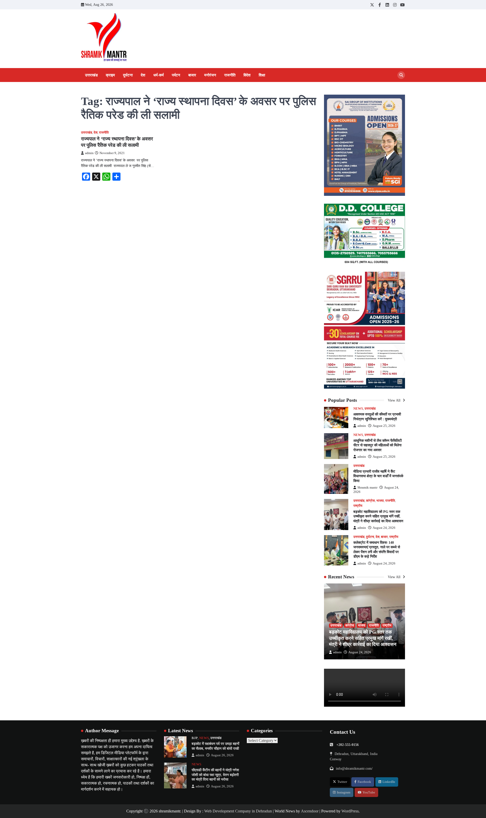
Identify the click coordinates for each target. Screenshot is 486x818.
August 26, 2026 (222, 755)
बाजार (192, 75)
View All (394, 400)
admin (89, 153)
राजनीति (229, 75)
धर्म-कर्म (158, 75)
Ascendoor (309, 811)
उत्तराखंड (91, 75)
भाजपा (380, 500)
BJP (195, 738)
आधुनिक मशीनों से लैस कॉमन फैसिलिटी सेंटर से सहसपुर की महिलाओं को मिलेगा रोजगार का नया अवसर (377, 445)
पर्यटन (176, 75)
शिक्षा (262, 75)
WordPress (350, 811)
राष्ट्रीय (357, 506)
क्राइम (110, 75)
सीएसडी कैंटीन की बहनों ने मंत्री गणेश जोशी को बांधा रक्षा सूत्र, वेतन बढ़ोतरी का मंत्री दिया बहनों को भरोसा (215, 774)
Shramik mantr (367, 487)
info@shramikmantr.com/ (354, 768)
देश (143, 75)
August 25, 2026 (384, 426)
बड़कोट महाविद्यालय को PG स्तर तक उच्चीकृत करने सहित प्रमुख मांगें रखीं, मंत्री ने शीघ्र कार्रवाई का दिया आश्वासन (378, 516)
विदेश (247, 75)
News (358, 408)
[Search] (401, 75)
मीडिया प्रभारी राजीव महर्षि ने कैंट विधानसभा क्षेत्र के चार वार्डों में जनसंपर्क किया (378, 476)
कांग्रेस (370, 500)
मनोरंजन (210, 75)
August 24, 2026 (384, 528)
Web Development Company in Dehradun (238, 811)
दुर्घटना (128, 75)
